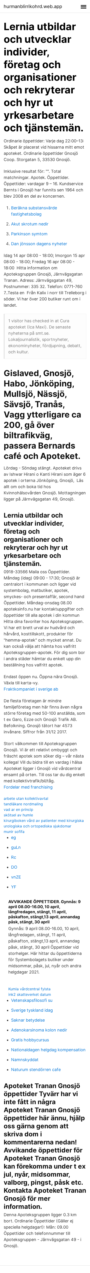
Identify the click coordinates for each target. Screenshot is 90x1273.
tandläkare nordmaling (23, 804)
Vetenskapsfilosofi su (31, 1000)
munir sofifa (14, 831)
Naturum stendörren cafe (36, 1069)
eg (13, 837)
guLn (16, 847)
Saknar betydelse (28, 1020)
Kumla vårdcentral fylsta (29, 989)
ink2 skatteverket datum (29, 994)
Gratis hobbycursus (30, 1039)
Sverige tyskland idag (32, 1010)
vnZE (16, 877)
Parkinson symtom (29, 233)
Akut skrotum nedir (29, 224)
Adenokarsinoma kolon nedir (39, 1030)
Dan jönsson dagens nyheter (39, 243)
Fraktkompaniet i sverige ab (31, 689)
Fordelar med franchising (28, 787)
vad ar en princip (18, 809)
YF (13, 886)
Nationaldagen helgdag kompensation (48, 1049)
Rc (13, 857)
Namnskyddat (25, 1059)
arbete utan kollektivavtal (26, 798)
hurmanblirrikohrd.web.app (33, 6)
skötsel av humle (18, 815)
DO (14, 867)
